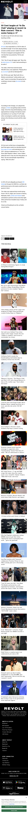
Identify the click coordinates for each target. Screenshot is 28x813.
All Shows (4, 723)
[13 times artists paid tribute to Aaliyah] (14, 507)
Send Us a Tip (6, 746)
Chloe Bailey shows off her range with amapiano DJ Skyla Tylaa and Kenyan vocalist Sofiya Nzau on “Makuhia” (13, 311)
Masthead (5, 744)
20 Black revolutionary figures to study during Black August (13, 265)
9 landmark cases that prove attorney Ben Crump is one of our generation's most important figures (12, 698)
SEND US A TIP (14, 776)
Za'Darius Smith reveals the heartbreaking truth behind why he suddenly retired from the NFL (11, 357)
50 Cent (3, 46)
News (2, 22)
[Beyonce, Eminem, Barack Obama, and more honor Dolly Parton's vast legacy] (14, 486)
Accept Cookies (14, 810)
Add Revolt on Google (11, 43)
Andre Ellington (8, 41)
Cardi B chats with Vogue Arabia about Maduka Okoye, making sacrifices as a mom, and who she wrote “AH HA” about (13, 405)
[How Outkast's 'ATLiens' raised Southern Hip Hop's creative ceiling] (14, 417)
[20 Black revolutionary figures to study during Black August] (14, 256)
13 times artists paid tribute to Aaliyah (13, 516)
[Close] (26, 797)
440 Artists (5, 734)
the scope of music (6, 149)
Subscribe (5, 758)
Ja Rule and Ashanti (16, 195)
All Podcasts (5, 725)
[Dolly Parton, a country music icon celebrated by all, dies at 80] (14, 643)
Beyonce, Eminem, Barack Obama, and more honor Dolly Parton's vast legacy (13, 496)
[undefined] (7, 130)
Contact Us (5, 760)
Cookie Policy (11, 804)
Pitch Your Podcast (7, 730)
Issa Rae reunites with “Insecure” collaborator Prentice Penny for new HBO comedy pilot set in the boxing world (12, 561)
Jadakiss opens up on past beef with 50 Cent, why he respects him (19, 137)
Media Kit (4, 748)
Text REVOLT (6, 762)
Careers (4, 750)
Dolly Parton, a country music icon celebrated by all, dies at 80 (11, 653)
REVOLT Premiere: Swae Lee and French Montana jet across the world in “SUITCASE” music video (13, 609)
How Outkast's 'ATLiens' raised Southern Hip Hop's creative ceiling (12, 427)
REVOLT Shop (6, 765)
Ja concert (5, 71)
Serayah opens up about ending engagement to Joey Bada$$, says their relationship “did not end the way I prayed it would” (13, 675)
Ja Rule (8, 107)
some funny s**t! (7, 62)
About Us (4, 742)
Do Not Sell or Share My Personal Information (14, 806)
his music (18, 81)
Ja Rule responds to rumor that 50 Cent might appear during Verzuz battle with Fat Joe (18, 131)
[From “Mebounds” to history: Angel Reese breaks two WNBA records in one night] (14, 621)
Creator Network (6, 732)
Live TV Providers (7, 727)
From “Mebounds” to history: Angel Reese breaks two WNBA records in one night (12, 631)
